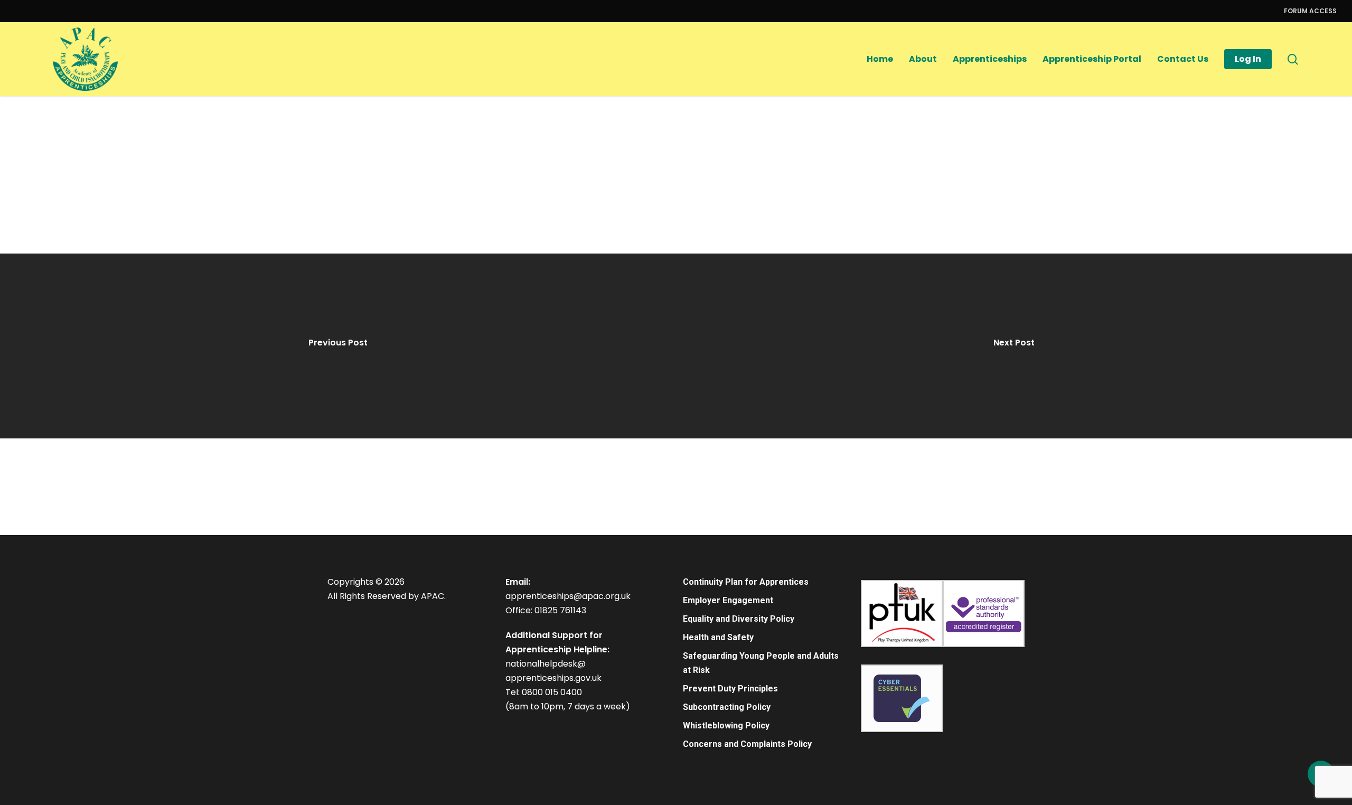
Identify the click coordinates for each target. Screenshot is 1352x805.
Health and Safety (718, 637)
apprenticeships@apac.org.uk (568, 596)
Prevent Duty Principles (730, 689)
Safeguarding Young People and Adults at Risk (761, 663)
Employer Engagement (728, 600)
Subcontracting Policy (727, 707)
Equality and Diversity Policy (738, 619)
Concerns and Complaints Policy (747, 744)
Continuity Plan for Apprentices (746, 582)
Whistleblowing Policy (726, 725)
